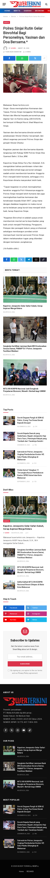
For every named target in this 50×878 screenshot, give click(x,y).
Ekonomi (39, 10)
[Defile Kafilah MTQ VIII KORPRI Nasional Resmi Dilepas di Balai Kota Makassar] (9, 584)
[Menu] (4, 4)
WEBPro (35, 866)
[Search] (46, 4)
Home (7, 10)
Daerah (27, 10)
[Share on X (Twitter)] (35, 58)
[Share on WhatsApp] (22, 58)
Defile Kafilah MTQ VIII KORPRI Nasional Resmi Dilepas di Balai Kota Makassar (30, 584)
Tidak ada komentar (13, 52)
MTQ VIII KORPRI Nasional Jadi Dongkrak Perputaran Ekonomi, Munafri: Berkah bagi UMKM (30, 569)
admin (13, 48)
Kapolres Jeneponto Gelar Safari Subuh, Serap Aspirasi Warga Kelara (31, 750)
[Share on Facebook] (9, 58)
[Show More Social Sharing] (44, 58)
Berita (17, 10)
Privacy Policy (23, 673)
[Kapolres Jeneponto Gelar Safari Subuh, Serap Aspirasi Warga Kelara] (25, 289)
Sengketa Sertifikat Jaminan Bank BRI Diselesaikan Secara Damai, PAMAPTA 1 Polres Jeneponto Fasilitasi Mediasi (24, 348)
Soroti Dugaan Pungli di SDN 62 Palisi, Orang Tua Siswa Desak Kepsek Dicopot (30, 420)
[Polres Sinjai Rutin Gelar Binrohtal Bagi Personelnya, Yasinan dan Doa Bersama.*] (25, 78)
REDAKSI (30, 871)
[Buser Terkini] (25, 4)
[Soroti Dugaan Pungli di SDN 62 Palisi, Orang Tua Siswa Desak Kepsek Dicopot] (9, 420)
